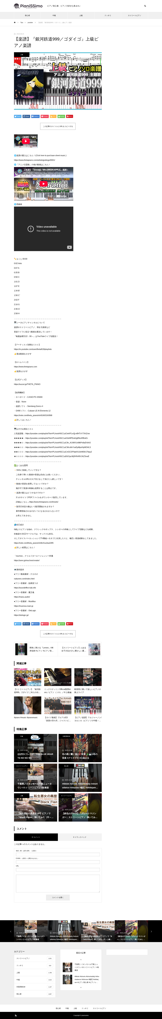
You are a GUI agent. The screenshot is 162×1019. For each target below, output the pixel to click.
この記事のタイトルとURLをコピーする (58, 126)
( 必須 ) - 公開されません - (27, 858)
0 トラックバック (79, 837)
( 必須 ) (26, 850)
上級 (81, 15)
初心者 (27, 15)
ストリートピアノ (134, 15)
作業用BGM (66, 736)
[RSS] (16, 1015)
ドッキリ (107, 15)
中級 (54, 15)
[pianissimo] (28, 6)
